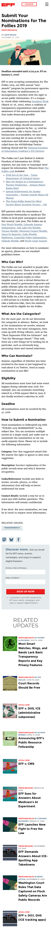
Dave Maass (10, 35)
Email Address (12, 578)
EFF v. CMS (26, 763)
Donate (29, 4)
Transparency (12, 527)
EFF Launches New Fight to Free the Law (32, 829)
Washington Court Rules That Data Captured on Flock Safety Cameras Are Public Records (32, 891)
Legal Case (24, 705)
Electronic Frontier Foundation (8, 4)
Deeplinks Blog (26, 638)
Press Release (25, 788)
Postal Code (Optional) (16, 568)
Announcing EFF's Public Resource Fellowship (31, 742)
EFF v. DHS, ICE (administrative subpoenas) (29, 713)
